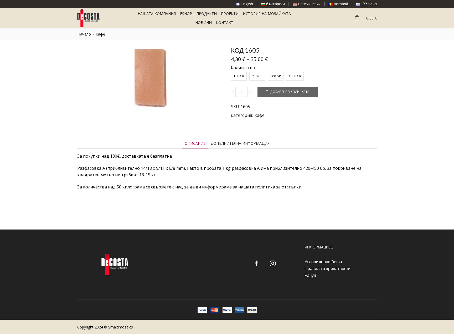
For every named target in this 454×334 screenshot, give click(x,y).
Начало (84, 34)
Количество (243, 68)
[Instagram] (273, 263)
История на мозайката (267, 13)
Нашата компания (157, 13)
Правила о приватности (327, 268)
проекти (230, 13)
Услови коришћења (323, 261)
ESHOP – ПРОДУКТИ (198, 13)
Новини (203, 22)
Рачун (310, 275)
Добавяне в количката (289, 91)
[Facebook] (256, 263)
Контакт (224, 22)
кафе (100, 34)
